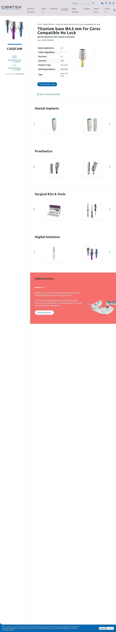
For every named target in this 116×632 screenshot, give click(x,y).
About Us (44, 10)
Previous (35, 243)
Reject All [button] (102, 628)
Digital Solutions (75, 10)
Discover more (54, 124)
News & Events (96, 10)
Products (65, 9)
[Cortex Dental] (11, 7)
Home (39, 24)
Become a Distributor (31, 10)
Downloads (54, 9)
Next (35, 136)
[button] (93, 2)
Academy (87, 9)
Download (20, 74)
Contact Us (107, 10)
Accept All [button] (110, 628)
